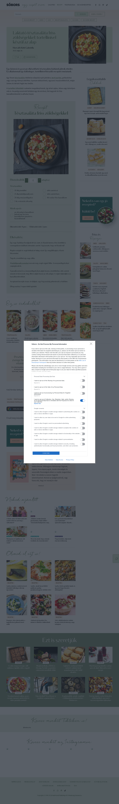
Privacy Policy (70, 460)
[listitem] (59, 376)
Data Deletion (49, 460)
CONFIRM (46, 453)
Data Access (59, 460)
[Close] (91, 344)
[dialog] (59, 402)
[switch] (82, 380)
